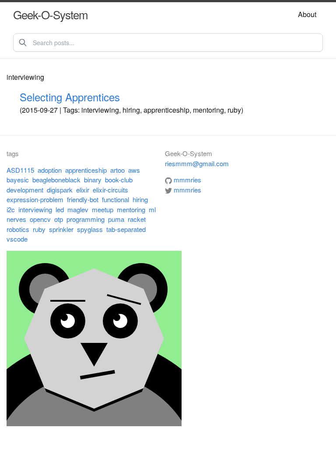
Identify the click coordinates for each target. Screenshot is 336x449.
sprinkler (61, 229)
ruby (39, 229)
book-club (119, 179)
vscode (17, 238)
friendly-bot (82, 199)
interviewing (35, 209)
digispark (60, 189)
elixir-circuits (110, 189)
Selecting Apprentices (70, 96)
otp (58, 219)
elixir (82, 189)
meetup (102, 209)
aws (134, 170)
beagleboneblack (56, 179)
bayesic (18, 179)
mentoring (131, 209)
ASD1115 (20, 170)
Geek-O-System (50, 14)
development (25, 189)
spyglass (90, 229)
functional (115, 199)
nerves (16, 219)
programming (85, 219)
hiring (140, 199)
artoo (117, 170)
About (307, 14)
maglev (77, 209)
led (60, 209)
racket (137, 219)
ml (152, 209)
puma (116, 219)
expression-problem (35, 199)
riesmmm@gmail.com (197, 163)
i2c (11, 209)
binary (93, 179)
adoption (50, 170)
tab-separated (126, 229)
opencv (40, 219)
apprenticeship (86, 170)
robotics (18, 229)
